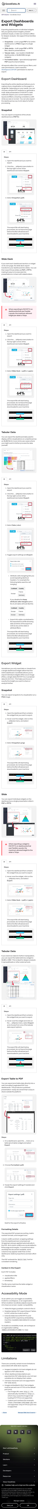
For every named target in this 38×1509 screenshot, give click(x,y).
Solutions (6, 1459)
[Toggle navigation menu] (3, 10)
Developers (7, 1471)
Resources (7, 1476)
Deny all (10, 1505)
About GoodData (9, 1482)
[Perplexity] (19, 1440)
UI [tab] (4, 152)
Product (6, 1454)
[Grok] (29, 1432)
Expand (25, 1350)
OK (28, 1505)
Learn (5, 1465)
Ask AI (31, 10)
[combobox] (16, 10)
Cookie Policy (6, 1496)
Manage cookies (19, 1501)
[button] (28, 79)
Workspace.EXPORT (9, 70)
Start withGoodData (10, 1448)
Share (5, 1412)
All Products (5, 15)
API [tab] (10, 152)
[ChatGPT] (9, 1432)
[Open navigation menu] (35, 4)
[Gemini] (22, 1432)
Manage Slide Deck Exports (26, 1412)
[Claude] (15, 1432)
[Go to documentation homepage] (11, 4)
